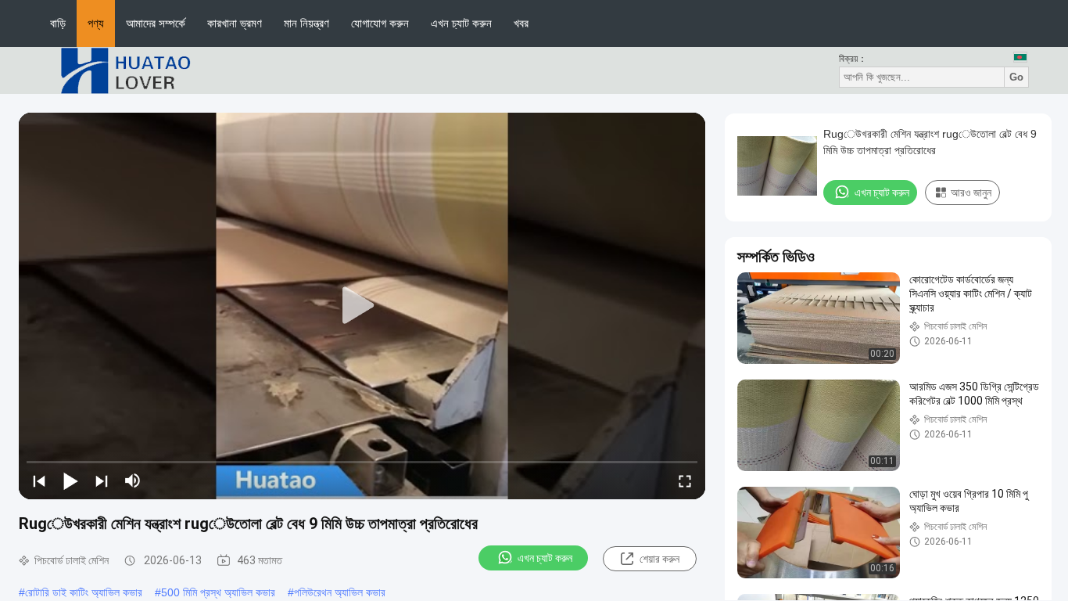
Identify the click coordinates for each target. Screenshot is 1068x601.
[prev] (39, 480)
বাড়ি (58, 23)
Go (1016, 77)
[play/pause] (70, 480)
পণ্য (96, 23)
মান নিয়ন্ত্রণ (306, 23)
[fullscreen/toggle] (685, 480)
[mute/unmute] (133, 480)
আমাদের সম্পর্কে (155, 23)
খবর (521, 23)
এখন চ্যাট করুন (461, 23)
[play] (362, 306)
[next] (101, 480)
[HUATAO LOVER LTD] (125, 69)
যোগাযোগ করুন (380, 23)
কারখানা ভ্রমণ (234, 23)
